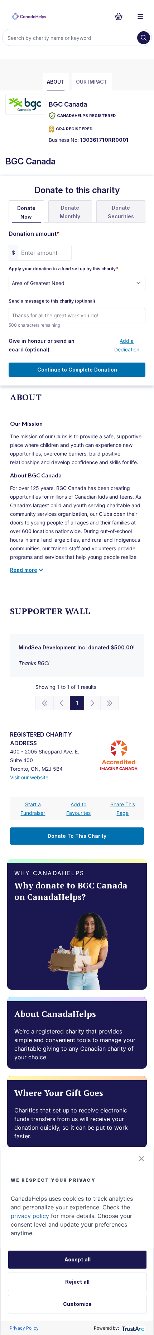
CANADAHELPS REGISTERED (86, 115)
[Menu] (140, 16)
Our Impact (91, 82)
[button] (141, 1159)
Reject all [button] (77, 1282)
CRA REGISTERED (74, 128)
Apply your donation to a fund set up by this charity (63, 268)
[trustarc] (132, 1328)
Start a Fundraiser (32, 808)
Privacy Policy (24, 1328)
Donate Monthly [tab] (70, 212)
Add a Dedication (126, 345)
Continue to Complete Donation (77, 370)
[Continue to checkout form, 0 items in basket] (121, 16)
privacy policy (30, 1215)
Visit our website (29, 777)
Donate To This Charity (77, 836)
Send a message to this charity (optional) (52, 301)
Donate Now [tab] (26, 212)
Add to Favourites (78, 808)
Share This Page (122, 808)
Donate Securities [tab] (121, 212)
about (55, 82)
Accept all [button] (77, 1259)
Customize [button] (77, 1304)
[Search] (143, 37)
